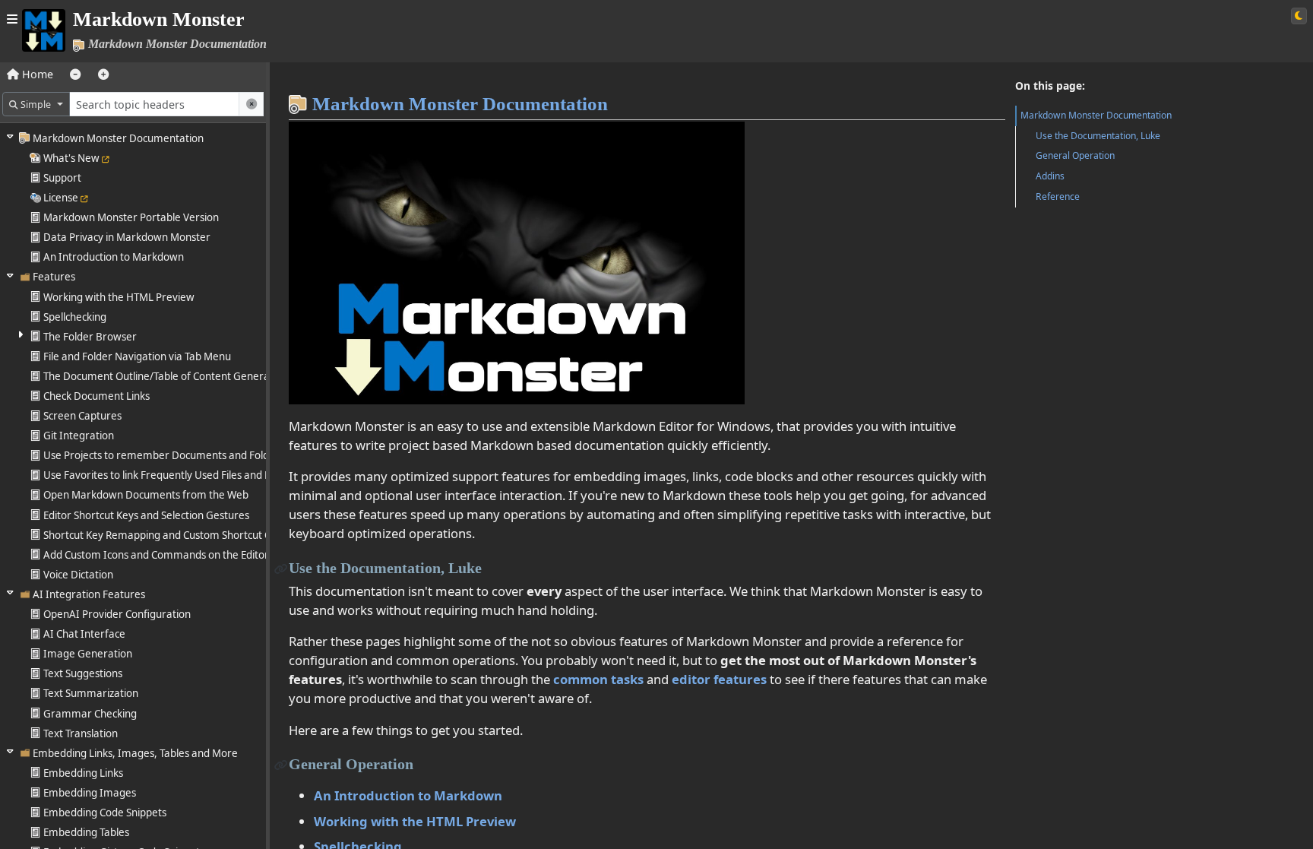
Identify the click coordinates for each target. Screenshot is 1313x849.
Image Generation (87, 654)
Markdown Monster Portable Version (131, 217)
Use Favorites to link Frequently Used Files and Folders (171, 475)
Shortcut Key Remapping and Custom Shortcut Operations (180, 535)
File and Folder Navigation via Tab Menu (137, 356)
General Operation (1075, 155)
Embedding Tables (86, 832)
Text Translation (80, 733)
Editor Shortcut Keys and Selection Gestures (146, 515)
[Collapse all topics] (75, 74)
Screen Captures (82, 416)
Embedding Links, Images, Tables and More (135, 753)
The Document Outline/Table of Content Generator (163, 376)
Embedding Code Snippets (104, 812)
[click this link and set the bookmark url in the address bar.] (281, 568)
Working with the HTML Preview (119, 297)
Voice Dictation (78, 574)
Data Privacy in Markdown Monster (126, 237)
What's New (71, 158)
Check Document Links (96, 396)
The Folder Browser (90, 337)
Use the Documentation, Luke (1098, 135)
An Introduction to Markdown (113, 257)
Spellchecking (74, 317)
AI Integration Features (89, 594)
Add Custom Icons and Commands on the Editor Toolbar (175, 555)
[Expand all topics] (103, 74)
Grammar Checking (90, 714)
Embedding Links (83, 773)
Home (36, 74)
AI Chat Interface (84, 634)
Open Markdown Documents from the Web (145, 495)
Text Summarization (90, 693)
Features (54, 277)
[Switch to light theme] (1299, 16)
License (60, 197)
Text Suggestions (82, 673)
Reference (1058, 196)
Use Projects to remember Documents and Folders (163, 455)
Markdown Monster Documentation (118, 138)
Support (62, 178)
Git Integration (78, 435)
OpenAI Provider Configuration (117, 614)
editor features (719, 679)
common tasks (598, 679)
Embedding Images (89, 793)
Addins (1050, 175)
